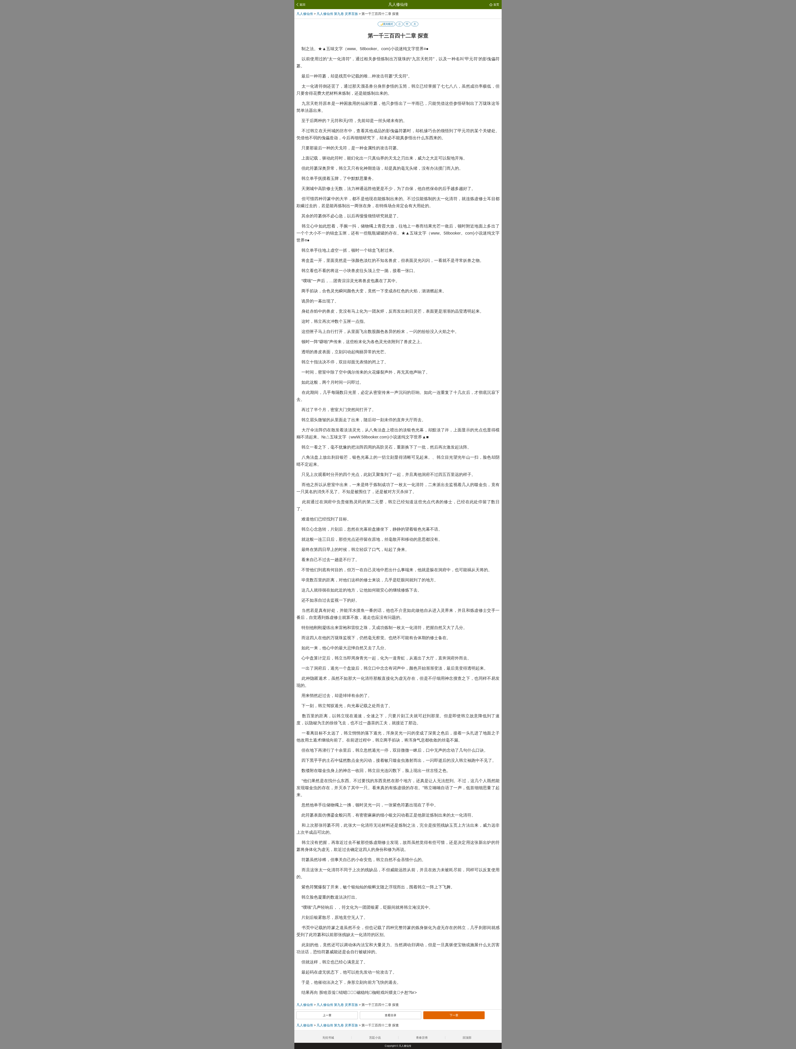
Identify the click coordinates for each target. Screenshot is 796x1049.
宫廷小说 (375, 1037)
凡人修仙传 (398, 4)
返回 (302, 4)
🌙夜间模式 (386, 24)
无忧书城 (328, 1037)
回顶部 (467, 1037)
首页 (496, 4)
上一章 (327, 1015)
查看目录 (390, 1015)
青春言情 (422, 1037)
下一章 (454, 1015)
